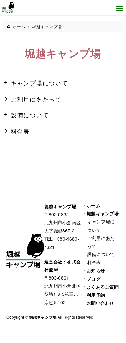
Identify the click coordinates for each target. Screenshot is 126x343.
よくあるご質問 (103, 287)
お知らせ (96, 270)
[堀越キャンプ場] (9, 7)
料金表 (20, 131)
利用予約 (96, 295)
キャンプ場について (39, 83)
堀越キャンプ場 (103, 213)
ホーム (93, 205)
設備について (30, 115)
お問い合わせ (100, 303)
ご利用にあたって (36, 99)
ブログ (93, 278)
